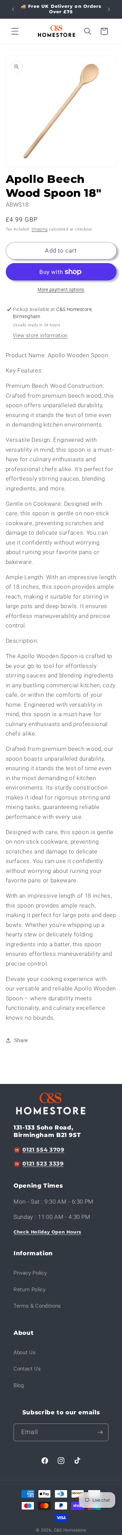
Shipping (39, 229)
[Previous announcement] (13, 9)
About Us (25, 1352)
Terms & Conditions (37, 1306)
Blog (19, 1385)
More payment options (61, 289)
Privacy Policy (30, 1273)
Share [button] (21, 1040)
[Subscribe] (100, 1432)
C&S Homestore (70, 1530)
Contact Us (27, 1369)
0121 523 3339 (42, 1163)
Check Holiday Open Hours (47, 1232)
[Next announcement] (109, 9)
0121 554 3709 (43, 1149)
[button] (15, 31)
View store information (40, 335)
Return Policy (30, 1290)
